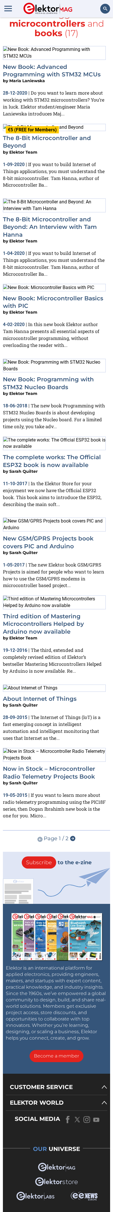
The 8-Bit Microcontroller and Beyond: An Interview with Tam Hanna (50, 227)
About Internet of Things (39, 698)
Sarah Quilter (23, 471)
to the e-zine (59, 862)
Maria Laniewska (27, 80)
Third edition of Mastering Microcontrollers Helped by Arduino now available (43, 624)
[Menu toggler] (8, 8)
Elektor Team (23, 152)
